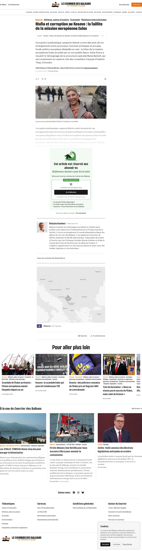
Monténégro (107, 12)
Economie (75, 20)
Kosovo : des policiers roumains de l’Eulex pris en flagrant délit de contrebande (84, 386)
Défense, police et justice (56, 20)
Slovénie (131, 12)
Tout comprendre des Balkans (76, 6)
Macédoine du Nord (85, 12)
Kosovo (74, 12)
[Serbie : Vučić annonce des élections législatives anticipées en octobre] (120, 428)
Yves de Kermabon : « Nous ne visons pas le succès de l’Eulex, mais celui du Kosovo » (118, 391)
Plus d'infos (127, 544)
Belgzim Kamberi (90, 68)
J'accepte (105, 544)
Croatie (61, 12)
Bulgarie (53, 12)
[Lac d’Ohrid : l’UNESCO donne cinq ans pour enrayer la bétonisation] (23, 428)
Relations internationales (93, 20)
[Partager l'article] (105, 79)
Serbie (124, 12)
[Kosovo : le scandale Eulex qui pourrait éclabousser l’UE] (51, 364)
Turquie (139, 12)
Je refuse (116, 544)
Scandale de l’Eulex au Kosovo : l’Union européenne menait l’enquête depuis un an (16, 386)
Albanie (29, 12)
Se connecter (81, 213)
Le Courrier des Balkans (76, 4)
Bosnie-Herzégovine (41, 12)
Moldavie (97, 12)
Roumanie (117, 12)
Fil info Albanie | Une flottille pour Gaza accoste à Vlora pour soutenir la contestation (68, 451)
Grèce (67, 12)
